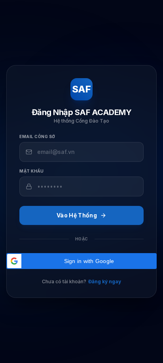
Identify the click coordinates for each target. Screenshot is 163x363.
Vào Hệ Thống (77, 215)
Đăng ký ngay (104, 281)
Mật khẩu (31, 171)
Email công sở (37, 136)
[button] (81, 261)
